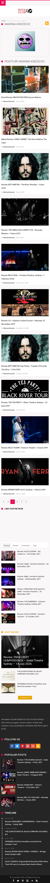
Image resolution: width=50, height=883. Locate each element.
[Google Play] (27, 746)
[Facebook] (12, 746)
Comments (25, 545)
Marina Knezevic (9, 101)
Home (3, 21)
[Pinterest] (22, 746)
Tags (35, 545)
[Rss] (38, 746)
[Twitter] (17, 746)
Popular (7, 545)
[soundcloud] (33, 746)
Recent (15, 545)
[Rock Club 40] (25, 8)
